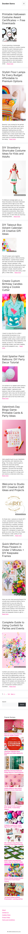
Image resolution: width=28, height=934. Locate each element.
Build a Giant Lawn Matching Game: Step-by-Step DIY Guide (13, 861)
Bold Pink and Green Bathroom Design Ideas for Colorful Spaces (13, 771)
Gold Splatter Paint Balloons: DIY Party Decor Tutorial (13, 359)
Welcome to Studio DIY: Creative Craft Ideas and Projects (13, 487)
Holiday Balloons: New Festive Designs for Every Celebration (13, 789)
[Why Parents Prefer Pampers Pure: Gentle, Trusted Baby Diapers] (14, 798)
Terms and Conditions (8, 920)
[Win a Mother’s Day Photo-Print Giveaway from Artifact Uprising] (14, 834)
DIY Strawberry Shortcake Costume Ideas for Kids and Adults (14, 152)
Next (13, 694)
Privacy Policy (6, 917)
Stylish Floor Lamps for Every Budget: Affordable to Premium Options (13, 77)
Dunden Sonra (8, 4)
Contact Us (5, 912)
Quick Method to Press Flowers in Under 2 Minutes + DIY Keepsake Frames (13, 549)
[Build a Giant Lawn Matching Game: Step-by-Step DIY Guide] (14, 852)
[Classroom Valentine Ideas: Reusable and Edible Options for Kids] (14, 743)
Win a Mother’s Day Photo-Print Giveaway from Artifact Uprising (13, 843)
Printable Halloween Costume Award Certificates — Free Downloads (13, 19)
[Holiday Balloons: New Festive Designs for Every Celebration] (14, 780)
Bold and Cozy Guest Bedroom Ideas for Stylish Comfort (13, 734)
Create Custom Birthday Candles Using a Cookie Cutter (12, 285)
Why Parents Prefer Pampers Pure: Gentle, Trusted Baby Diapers (12, 807)
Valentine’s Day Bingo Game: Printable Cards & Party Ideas (12, 411)
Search (4, 701)
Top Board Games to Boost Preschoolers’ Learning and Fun (13, 898)
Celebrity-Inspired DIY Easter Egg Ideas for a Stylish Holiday (13, 826)
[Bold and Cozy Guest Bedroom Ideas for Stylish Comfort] (14, 725)
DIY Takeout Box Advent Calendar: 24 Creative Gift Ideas (12, 229)
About (4, 910)
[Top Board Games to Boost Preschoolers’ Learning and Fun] (14, 889)
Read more (10, 64)
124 (9, 694)
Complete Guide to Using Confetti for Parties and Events (13, 625)
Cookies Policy (6, 915)
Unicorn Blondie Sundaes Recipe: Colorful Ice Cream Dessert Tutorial (13, 879)
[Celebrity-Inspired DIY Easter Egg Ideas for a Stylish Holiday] (14, 817)
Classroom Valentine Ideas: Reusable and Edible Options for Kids (13, 753)
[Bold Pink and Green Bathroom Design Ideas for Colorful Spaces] (14, 762)
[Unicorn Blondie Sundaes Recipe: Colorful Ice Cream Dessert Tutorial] (14, 870)
